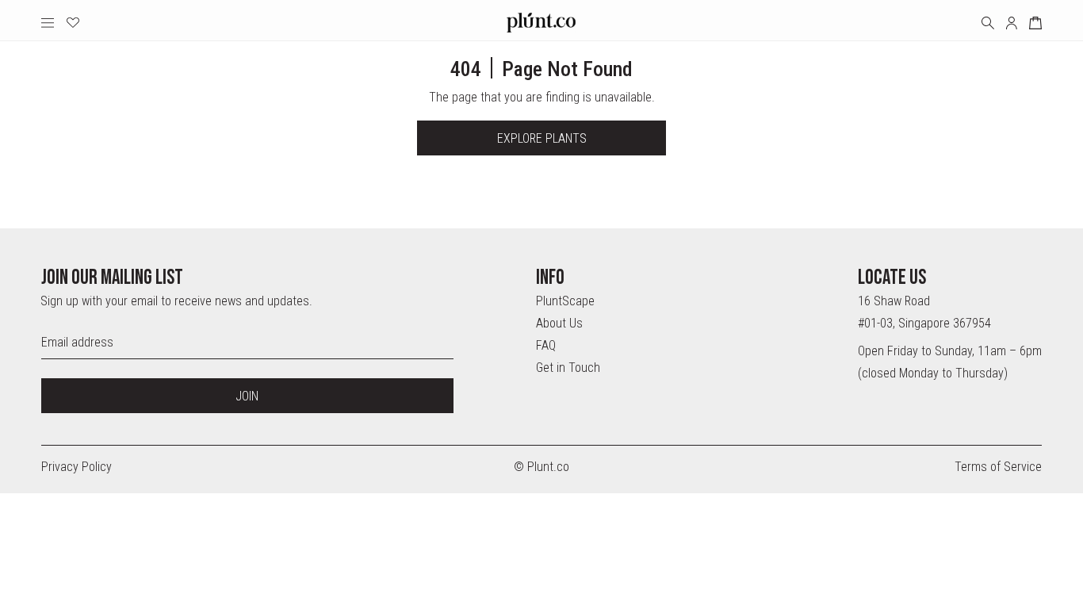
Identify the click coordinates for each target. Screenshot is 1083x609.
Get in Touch (568, 367)
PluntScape (565, 300)
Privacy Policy (76, 466)
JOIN (246, 396)
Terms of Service (998, 466)
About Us (559, 323)
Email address (77, 342)
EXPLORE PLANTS (542, 138)
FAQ (546, 345)
